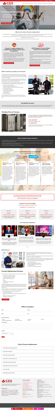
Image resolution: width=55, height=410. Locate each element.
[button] (8, 63)
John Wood (28, 406)
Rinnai (26, 406)
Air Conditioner (17, 319)
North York (8, 393)
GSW (30, 406)
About (23, 3)
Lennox (29, 122)
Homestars (38, 151)
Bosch (32, 405)
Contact (49, 3)
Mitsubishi (35, 405)
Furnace (3, 319)
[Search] (51, 3)
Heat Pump (35, 3)
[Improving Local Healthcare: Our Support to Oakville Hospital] (46, 235)
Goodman (27, 405)
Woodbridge (11, 392)
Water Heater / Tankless (18, 320)
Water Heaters (40, 3)
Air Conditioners (31, 3)
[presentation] (8, 333)
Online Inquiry (50, 0)
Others (29, 320)
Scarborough (5, 393)
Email (3, 313)
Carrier (29, 123)
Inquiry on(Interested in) (5, 317)
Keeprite (29, 120)
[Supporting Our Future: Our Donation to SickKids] (29, 235)
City (28, 313)
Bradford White (32, 406)
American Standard (31, 121)
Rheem (16, 406)
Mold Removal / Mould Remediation (7, 320)
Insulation (42, 319)
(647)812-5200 (46, 0)
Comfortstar (38, 406)
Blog (47, 3)
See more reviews (4, 183)
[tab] (27, 348)
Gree (31, 405)
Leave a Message (4, 322)
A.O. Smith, (36, 406)
